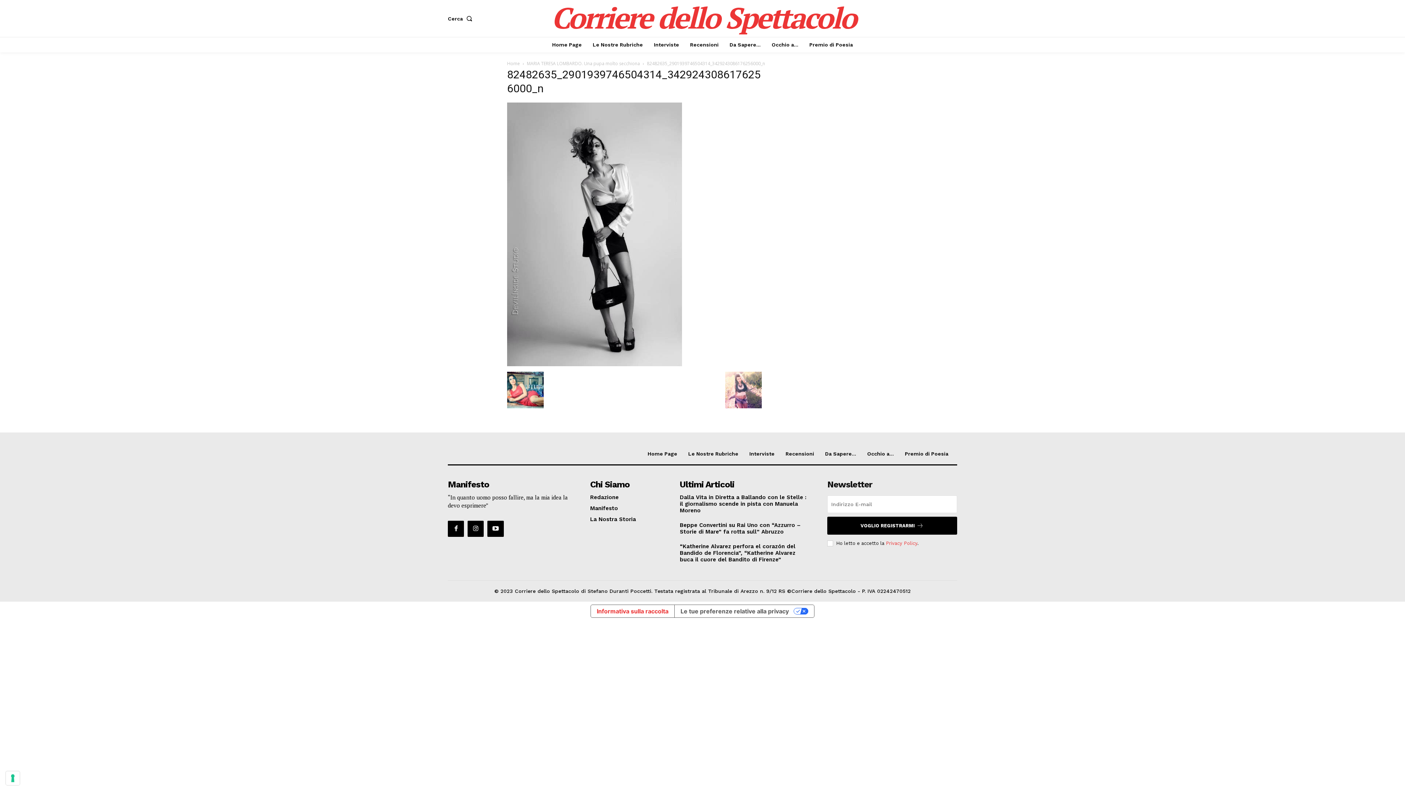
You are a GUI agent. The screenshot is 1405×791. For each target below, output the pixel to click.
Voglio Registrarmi (888, 525)
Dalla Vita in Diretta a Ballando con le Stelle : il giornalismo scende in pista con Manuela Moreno (743, 504)
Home (513, 63)
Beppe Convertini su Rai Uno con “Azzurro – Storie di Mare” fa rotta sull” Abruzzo (740, 528)
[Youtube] (495, 529)
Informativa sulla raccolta (632, 611)
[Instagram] (476, 529)
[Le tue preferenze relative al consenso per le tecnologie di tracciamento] (13, 778)
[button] (461, 18)
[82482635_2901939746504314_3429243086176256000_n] (594, 364)
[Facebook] (456, 529)
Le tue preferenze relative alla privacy (735, 611)
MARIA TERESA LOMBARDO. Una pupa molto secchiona (583, 63)
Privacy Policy (901, 543)
